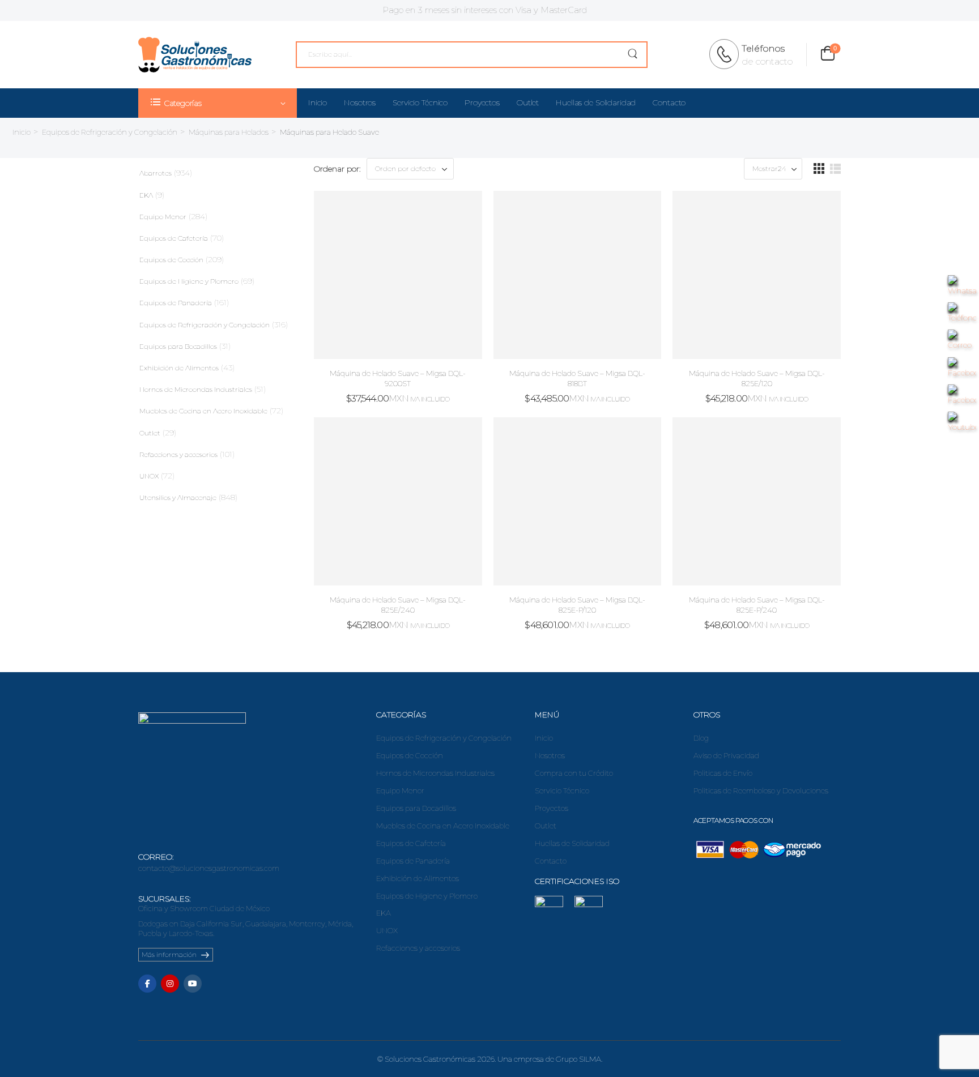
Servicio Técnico (420, 102)
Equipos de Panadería (175, 302)
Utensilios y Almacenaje (177, 497)
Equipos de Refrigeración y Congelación (109, 131)
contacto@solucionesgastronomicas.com (208, 868)
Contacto (669, 102)
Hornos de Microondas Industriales (195, 389)
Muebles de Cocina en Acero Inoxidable (203, 411)
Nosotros (360, 102)
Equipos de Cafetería (173, 238)
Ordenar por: (337, 169)
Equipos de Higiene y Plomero (189, 281)
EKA (146, 195)
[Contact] (727, 54)
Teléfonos (763, 48)
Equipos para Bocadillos (178, 346)
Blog (701, 737)
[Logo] (195, 54)
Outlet (528, 102)
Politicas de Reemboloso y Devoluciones (760, 790)
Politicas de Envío (722, 772)
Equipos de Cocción (171, 259)
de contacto (767, 61)
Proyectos (482, 102)
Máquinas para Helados (229, 131)
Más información (169, 954)
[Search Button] (632, 54)
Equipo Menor (162, 216)
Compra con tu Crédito (574, 772)
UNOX (149, 476)
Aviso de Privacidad (726, 755)
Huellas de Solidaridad (596, 102)
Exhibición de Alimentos (179, 368)
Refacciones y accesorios (178, 454)
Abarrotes (155, 173)
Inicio (317, 102)
